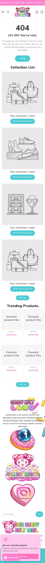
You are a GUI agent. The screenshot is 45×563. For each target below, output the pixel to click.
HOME (23, 58)
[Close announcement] (43, 3)
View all (22, 298)
